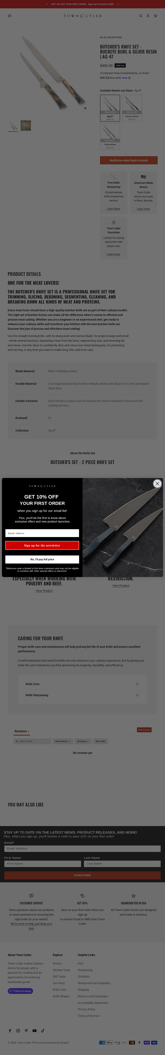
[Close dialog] (157, 484)
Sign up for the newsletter (42, 545)
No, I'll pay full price (42, 559)
